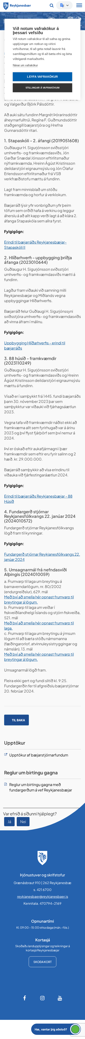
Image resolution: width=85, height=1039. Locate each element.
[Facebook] (25, 998)
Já (9, 821)
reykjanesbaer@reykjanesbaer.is (42, 896)
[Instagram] (42, 998)
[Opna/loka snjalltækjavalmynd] (79, 6)
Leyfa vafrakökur (42, 76)
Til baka (18, 720)
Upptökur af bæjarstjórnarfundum (38, 754)
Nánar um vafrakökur (25, 65)
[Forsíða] (17, 5)
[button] (56, 1029)
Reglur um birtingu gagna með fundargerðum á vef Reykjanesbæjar (40, 787)
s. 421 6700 (42, 889)
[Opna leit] (51, 5)
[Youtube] (60, 998)
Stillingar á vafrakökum (43, 87)
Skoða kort (42, 962)
